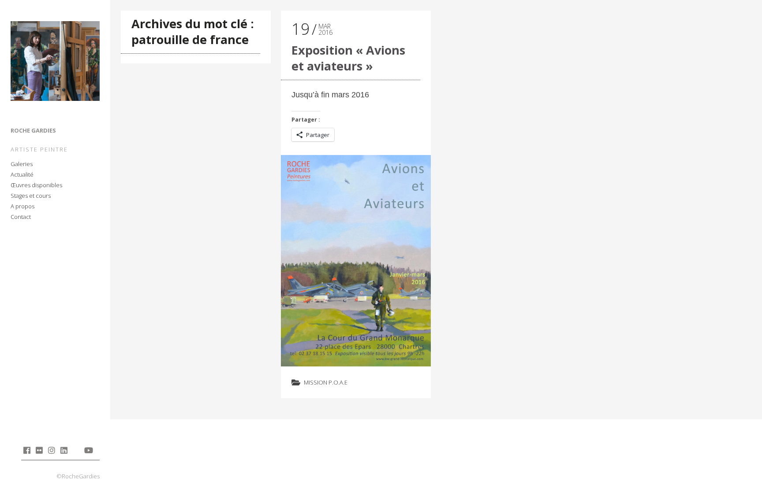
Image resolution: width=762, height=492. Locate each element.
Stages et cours (31, 196)
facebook (26, 450)
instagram (51, 450)
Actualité (22, 174)
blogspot (76, 450)
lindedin (63, 450)
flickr (39, 450)
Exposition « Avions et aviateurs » (348, 58)
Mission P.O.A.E (325, 382)
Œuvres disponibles (36, 185)
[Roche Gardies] (55, 62)
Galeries (22, 164)
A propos (22, 206)
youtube (88, 450)
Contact (21, 217)
